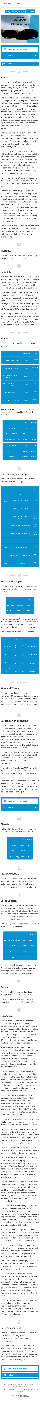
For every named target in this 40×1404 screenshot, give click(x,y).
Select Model (14, 11)
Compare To (22, 11)
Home (7, 11)
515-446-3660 (22, 1386)
